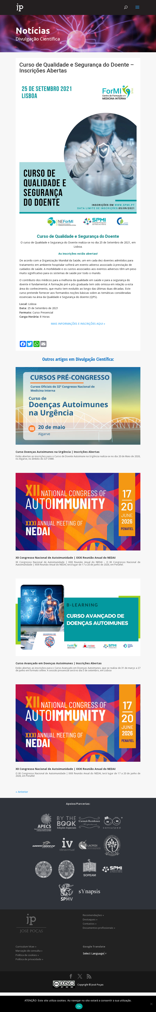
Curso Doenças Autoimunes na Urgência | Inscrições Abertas (57, 452)
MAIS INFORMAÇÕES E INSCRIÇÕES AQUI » (78, 323)
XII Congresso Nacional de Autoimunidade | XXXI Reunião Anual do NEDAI (65, 557)
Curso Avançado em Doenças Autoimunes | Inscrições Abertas (59, 663)
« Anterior (22, 792)
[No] (151, 1004)
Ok (79, 1006)
